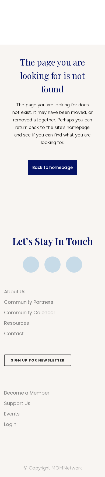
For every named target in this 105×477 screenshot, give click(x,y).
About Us (15, 292)
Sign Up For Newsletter (38, 360)
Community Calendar (29, 313)
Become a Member (27, 393)
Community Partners (28, 302)
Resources (16, 323)
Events (11, 414)
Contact (14, 334)
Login (10, 424)
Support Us (17, 403)
